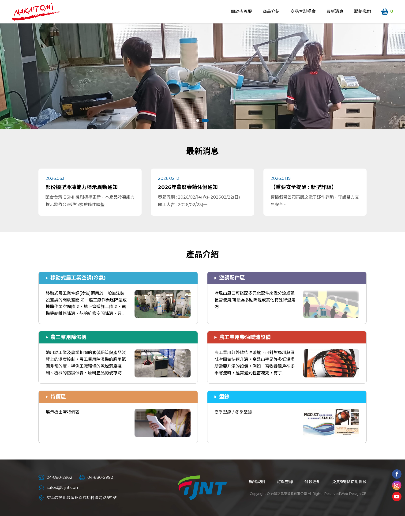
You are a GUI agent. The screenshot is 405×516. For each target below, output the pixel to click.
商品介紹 (271, 11)
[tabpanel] (202, 76)
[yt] (396, 496)
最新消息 (334, 11)
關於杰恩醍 (241, 11)
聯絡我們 (362, 11)
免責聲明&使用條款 (349, 481)
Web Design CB (353, 494)
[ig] (396, 485)
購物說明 (257, 481)
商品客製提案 (303, 11)
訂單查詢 (285, 481)
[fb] (396, 474)
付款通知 (312, 481)
